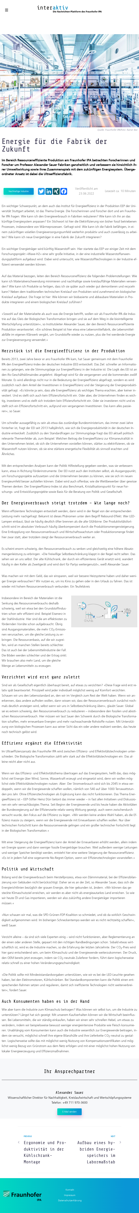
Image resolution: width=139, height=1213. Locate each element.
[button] (6, 10)
